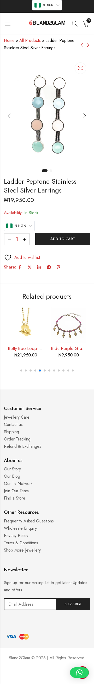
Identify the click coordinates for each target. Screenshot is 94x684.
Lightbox (80, 68)
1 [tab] (45, 170)
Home (9, 40)
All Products (30, 40)
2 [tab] (51, 170)
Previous (9, 115)
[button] (21, 370)
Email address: (30, 604)
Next (85, 115)
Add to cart (62, 238)
